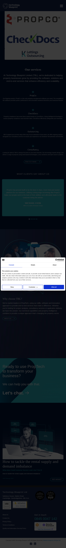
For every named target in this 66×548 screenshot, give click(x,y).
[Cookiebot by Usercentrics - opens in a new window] (56, 260)
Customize (32, 287)
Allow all (53, 287)
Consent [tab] (11, 265)
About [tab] (54, 265)
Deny (12, 287)
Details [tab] (33, 265)
